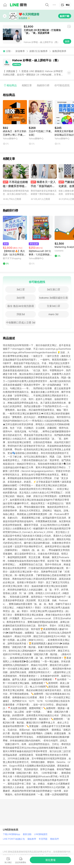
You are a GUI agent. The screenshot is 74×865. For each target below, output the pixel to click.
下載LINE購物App (11, 834)
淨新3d (21, 314)
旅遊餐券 (20, 51)
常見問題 (43, 839)
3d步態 (21, 297)
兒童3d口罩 (53, 305)
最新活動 (27, 834)
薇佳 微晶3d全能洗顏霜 (20, 305)
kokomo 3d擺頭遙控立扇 (53, 297)
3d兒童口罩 (53, 289)
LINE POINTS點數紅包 (14, 839)
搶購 (67, 41)
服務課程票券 (59, 51)
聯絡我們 (54, 839)
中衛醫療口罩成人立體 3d (20, 322)
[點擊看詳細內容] (15, 112)
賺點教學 (31, 839)
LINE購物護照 (40, 834)
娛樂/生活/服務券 (38, 51)
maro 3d (53, 314)
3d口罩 (21, 289)
